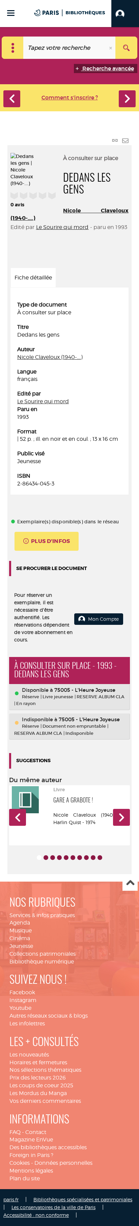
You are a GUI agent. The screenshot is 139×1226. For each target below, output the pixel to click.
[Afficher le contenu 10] (100, 857)
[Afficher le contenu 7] (79, 857)
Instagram (22, 1000)
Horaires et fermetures (38, 1062)
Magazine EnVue (31, 1139)
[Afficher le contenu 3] (52, 857)
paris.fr (11, 1199)
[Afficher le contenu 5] (66, 857)
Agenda (19, 923)
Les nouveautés (29, 1054)
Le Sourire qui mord (62, 227)
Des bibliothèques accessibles (48, 1147)
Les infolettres (27, 1023)
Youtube (20, 1008)
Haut (130, 883)
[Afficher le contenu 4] (59, 857)
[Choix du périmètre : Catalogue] (13, 48)
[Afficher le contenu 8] (86, 857)
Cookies (19, 1163)
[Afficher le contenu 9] (93, 857)
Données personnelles (63, 1163)
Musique (20, 930)
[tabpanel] (69, 394)
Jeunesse (21, 946)
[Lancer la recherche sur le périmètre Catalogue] (126, 48)
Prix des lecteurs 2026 (37, 1077)
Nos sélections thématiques (45, 1070)
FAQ (15, 1132)
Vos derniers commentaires (45, 1101)
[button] (125, 13)
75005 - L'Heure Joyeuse (84, 690)
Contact (35, 1132)
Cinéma (19, 938)
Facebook (22, 992)
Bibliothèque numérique (41, 961)
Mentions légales (31, 1170)
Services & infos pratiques (42, 915)
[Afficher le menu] (11, 13)
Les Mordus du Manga (38, 1093)
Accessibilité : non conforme (36, 1215)
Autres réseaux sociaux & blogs (48, 1016)
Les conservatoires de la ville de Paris (53, 1207)
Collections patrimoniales (42, 954)
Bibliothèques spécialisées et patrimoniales (82, 1199)
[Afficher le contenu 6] (73, 857)
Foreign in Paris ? (31, 1155)
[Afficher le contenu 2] (46, 857)
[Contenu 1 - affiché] (39, 857)
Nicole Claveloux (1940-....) (50, 357)
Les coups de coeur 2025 (41, 1085)
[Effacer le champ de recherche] (111, 48)
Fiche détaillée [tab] (33, 277)
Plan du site (24, 1178)
